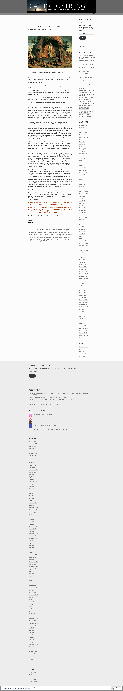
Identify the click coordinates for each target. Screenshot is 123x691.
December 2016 (83, 299)
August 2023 (82, 139)
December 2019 (83, 215)
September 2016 (84, 307)
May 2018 (82, 259)
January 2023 (83, 151)
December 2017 (83, 271)
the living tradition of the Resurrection (55, 234)
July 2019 (81, 226)
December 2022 (83, 153)
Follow (83, 38)
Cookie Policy (29, 688)
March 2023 (82, 146)
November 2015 (83, 330)
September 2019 (84, 222)
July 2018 (81, 255)
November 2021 (83, 172)
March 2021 (82, 184)
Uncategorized (37, 229)
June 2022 (82, 158)
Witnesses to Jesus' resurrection (61, 237)
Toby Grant (36, 414)
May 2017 (82, 288)
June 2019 (82, 229)
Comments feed (83, 354)
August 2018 (82, 252)
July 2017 (81, 283)
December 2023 (83, 132)
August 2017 (82, 281)
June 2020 (82, 200)
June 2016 (82, 314)
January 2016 (83, 325)
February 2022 (83, 165)
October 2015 (83, 332)
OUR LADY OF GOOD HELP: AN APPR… (58, 429)
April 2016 (82, 318)
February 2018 (83, 266)
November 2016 (83, 302)
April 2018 (82, 262)
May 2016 (82, 316)
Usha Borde (36, 422)
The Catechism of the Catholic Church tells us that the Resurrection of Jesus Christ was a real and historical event (49, 232)
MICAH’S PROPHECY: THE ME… (49, 414)
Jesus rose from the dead (55, 229)
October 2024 (83, 125)
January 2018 (83, 269)
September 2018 (84, 250)
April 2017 (82, 290)
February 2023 (83, 149)
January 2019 (83, 241)
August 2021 (82, 175)
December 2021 (83, 170)
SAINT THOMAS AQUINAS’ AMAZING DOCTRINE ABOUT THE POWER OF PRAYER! (87, 79)
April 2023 (82, 144)
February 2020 (83, 210)
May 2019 (82, 231)
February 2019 (83, 238)
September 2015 (84, 335)
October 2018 (83, 248)
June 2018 (82, 257)
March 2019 (82, 236)
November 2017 (83, 274)
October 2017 (83, 276)
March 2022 (82, 163)
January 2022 (83, 167)
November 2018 (83, 245)
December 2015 (83, 328)
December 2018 (83, 243)
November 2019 (83, 217)
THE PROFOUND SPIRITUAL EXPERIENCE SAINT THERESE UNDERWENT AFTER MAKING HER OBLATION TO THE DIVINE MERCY (87, 59)
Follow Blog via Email (40, 365)
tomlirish (35, 426)
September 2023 (84, 137)
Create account (83, 346)
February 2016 (83, 323)
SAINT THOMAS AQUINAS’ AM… (47, 418)
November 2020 (83, 193)
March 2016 (82, 321)
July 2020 (81, 198)
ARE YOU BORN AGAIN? (47, 422)
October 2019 (83, 219)
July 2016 (81, 311)
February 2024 (83, 127)
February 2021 (83, 186)
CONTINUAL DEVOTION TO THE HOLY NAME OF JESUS (43, 404)
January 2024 (83, 130)
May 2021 (82, 179)
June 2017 (82, 285)
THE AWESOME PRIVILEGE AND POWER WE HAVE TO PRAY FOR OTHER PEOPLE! (86, 66)
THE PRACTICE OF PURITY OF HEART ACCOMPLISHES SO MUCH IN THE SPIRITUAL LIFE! (52, 399)
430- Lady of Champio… (39, 429)
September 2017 (84, 278)
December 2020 (83, 191)
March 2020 (82, 208)
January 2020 (83, 212)
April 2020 (82, 205)
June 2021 (82, 177)
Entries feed (82, 351)
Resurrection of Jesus (59, 231)
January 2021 (83, 189)
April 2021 (82, 182)
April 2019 (82, 233)
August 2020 (82, 196)
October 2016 (83, 304)
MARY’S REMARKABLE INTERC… (48, 426)
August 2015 (82, 337)
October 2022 (83, 156)
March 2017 (82, 292)
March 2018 (82, 264)
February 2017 (83, 295)
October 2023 (83, 134)
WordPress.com (83, 356)
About (30, 13)
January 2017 (83, 297)
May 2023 (82, 141)
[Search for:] (94, 14)
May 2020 (82, 203)
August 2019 (82, 224)
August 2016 (82, 309)
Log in (80, 349)
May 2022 (82, 160)
